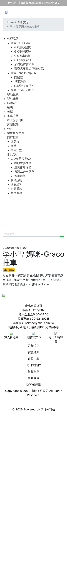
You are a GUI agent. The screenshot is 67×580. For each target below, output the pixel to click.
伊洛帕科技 (48, 409)
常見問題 (33, 371)
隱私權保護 (33, 384)
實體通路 (33, 352)
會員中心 (33, 358)
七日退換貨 (33, 365)
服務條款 (33, 378)
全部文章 (23, 22)
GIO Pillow (9, 270)
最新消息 (33, 346)
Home (10, 22)
